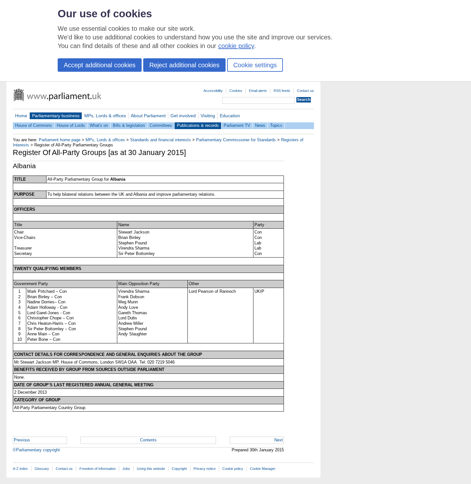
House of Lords (71, 125)
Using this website (151, 469)
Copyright (179, 469)
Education (230, 115)
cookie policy (236, 45)
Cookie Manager (263, 469)
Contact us (305, 91)
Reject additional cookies (184, 65)
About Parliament (148, 115)
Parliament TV (237, 125)
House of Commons (33, 125)
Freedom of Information (97, 469)
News (260, 125)
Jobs (126, 469)
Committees (161, 125)
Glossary (42, 469)
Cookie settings (255, 65)
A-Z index (20, 469)
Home (21, 115)
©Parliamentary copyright (36, 449)
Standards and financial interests (160, 139)
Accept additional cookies (100, 65)
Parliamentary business (55, 115)
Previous (22, 440)
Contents (148, 440)
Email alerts (258, 91)
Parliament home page (59, 139)
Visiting (208, 115)
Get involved (183, 115)
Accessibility (213, 91)
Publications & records (198, 125)
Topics (276, 125)
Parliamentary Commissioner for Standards (236, 139)
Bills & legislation (129, 125)
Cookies (235, 91)
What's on (99, 125)
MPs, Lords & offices (105, 115)
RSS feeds (282, 91)
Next (278, 440)
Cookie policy (232, 469)
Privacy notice (205, 469)
